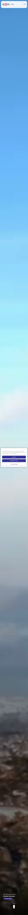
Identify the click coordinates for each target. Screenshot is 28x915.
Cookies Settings (14, 464)
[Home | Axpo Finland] (6, 4)
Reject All (14, 457)
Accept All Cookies (14, 460)
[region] (14, 457)
